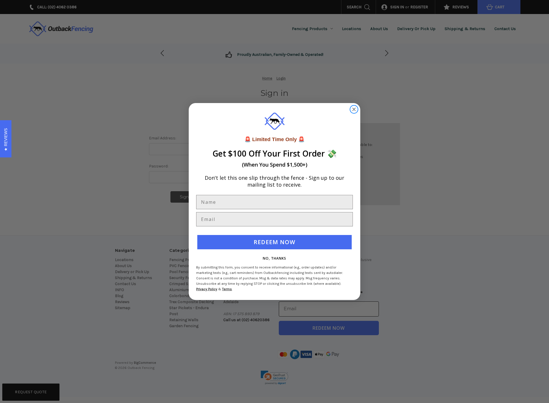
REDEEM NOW (274, 242)
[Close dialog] (354, 109)
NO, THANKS (274, 258)
